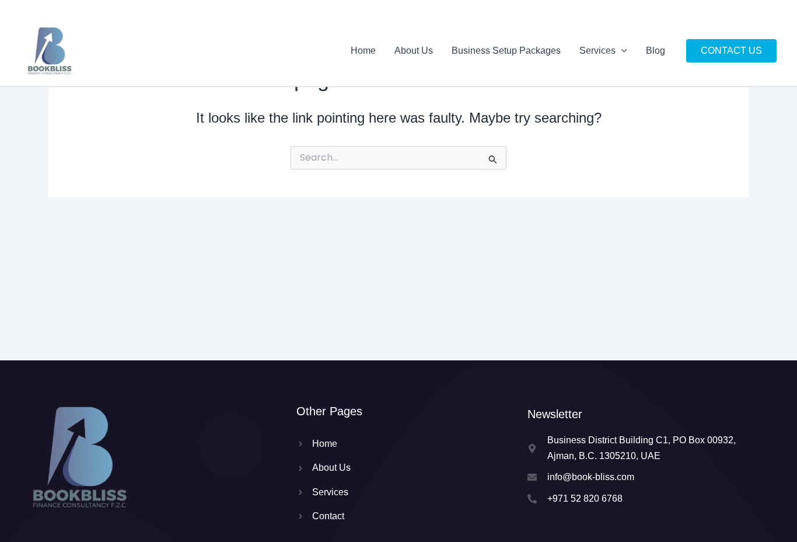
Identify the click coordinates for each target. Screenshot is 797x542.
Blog (655, 50)
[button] (621, 50)
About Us (413, 50)
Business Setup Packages (506, 50)
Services (597, 50)
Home (363, 50)
